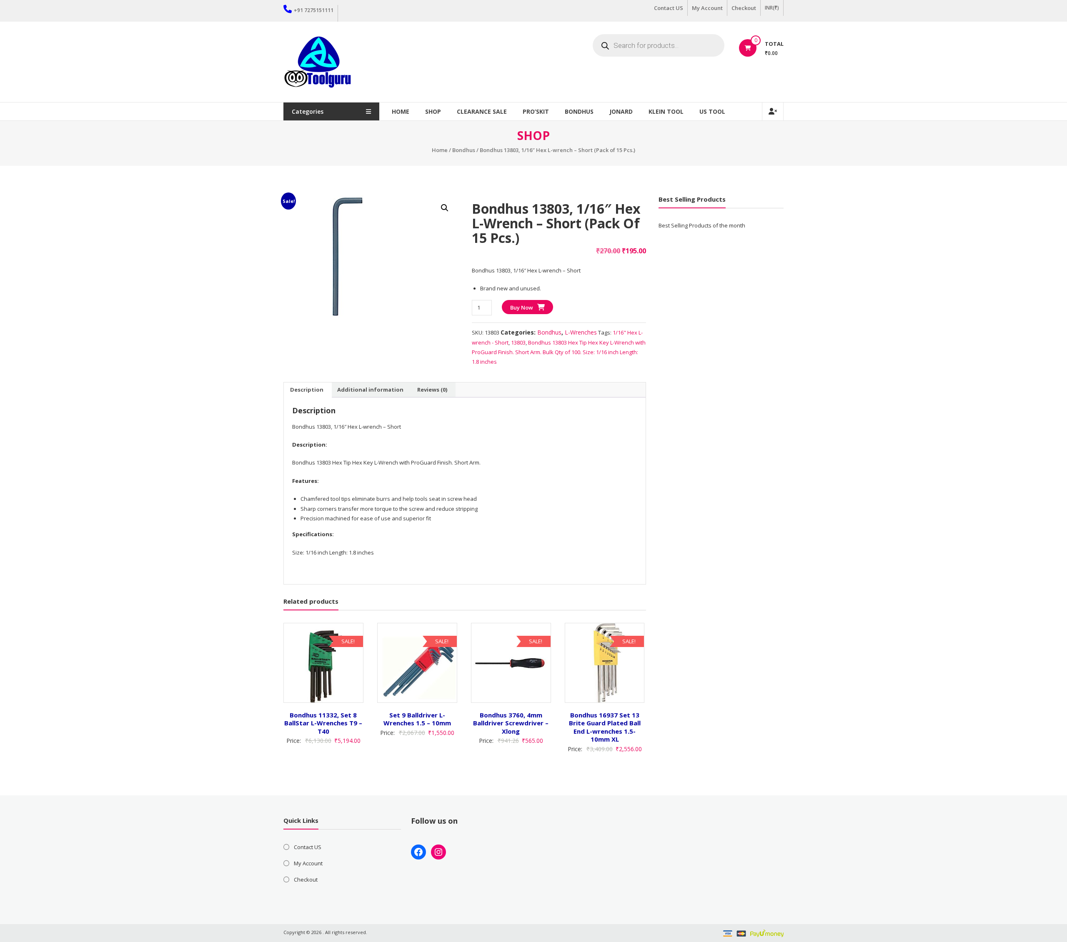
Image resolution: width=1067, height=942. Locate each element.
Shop (433, 111)
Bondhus (579, 111)
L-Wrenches (581, 332)
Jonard (621, 111)
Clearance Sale (482, 111)
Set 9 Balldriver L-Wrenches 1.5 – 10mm (417, 719)
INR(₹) (772, 7)
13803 (518, 342)
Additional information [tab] (370, 389)
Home (400, 111)
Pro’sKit (536, 111)
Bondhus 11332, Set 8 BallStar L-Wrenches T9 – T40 (323, 723)
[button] (444, 207)
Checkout (743, 8)
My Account (707, 8)
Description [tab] (306, 389)
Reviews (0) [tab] (432, 389)
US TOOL (712, 111)
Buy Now (521, 307)
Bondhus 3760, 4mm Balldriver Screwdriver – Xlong (511, 723)
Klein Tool (666, 111)
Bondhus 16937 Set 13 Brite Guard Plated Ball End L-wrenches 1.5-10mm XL (605, 727)
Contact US (668, 8)
